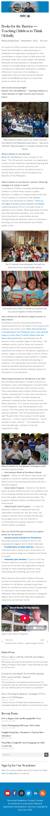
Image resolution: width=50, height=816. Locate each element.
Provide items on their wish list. (19, 547)
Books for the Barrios (11, 157)
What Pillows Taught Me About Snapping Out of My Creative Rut (23, 744)
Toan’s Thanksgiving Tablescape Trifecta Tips (21, 725)
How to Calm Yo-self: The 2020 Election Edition (23, 657)
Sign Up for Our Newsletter (19, 765)
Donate (40, 800)
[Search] (46, 755)
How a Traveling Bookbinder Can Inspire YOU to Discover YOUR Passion (23, 695)
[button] (25, 16)
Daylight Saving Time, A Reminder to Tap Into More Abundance (23, 734)
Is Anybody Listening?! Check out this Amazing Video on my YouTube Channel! (23, 675)
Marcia (16, 78)
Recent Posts (10, 713)
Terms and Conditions (16, 800)
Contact (31, 800)
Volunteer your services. (15, 559)
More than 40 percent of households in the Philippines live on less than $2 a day (25, 332)
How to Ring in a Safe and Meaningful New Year (21, 718)
